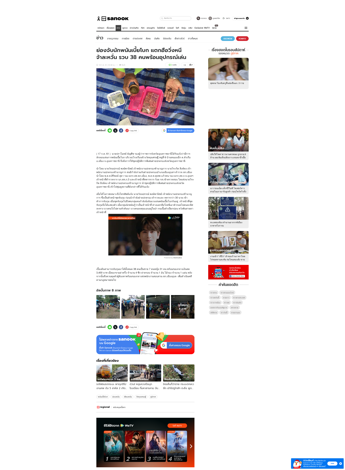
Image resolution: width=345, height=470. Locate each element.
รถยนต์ (170, 27)
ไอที (177, 27)
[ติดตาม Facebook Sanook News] (228, 272)
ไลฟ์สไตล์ (161, 27)
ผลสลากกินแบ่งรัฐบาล (219, 307)
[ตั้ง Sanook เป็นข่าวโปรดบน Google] (145, 343)
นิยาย (214, 27)
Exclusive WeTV (202, 27)
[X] (115, 130)
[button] (162, 18)
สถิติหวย (214, 312)
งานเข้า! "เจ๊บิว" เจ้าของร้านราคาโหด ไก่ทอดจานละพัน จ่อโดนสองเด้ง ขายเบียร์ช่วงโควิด (227, 259)
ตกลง (332, 463)
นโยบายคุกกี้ (322, 466)
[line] (110, 130)
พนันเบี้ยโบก (103, 396)
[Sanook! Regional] (103, 407)
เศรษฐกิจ (151, 27)
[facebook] (121, 130)
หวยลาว (226, 297)
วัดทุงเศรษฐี (141, 396)
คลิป (190, 27)
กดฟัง (174, 65)
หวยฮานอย (235, 312)
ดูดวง (124, 27)
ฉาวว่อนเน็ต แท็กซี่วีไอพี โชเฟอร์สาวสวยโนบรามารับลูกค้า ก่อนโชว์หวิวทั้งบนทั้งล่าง (228, 191)
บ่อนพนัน (116, 396)
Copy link (133, 130)
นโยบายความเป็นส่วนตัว (309, 466)
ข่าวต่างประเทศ (239, 297)
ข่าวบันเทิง (134, 27)
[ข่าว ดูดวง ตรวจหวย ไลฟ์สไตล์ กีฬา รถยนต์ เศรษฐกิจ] (112, 18)
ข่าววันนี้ (224, 312)
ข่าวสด (226, 302)
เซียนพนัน (128, 396)
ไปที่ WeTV (177, 425)
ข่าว (118, 27)
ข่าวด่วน (214, 292)
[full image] (108, 307)
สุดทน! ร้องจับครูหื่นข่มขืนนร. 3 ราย (227, 83)
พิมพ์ (123, 65)
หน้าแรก (101, 27)
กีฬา (142, 27)
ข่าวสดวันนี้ (215, 297)
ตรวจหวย (234, 307)
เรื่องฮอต (110, 27)
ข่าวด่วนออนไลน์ (227, 292)
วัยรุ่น (183, 27)
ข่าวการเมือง (215, 302)
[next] (191, 446)
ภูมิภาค (153, 396)
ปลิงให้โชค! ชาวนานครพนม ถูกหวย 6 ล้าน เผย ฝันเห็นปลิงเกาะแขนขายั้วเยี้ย (228, 156)
